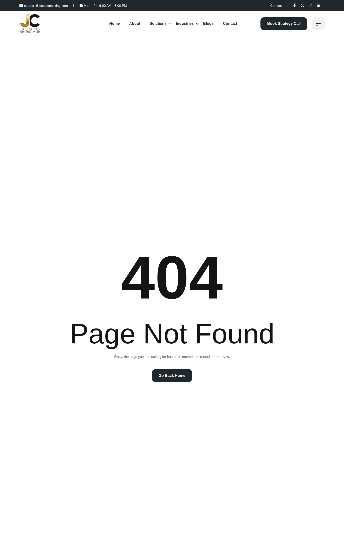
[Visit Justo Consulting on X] (302, 5)
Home (114, 23)
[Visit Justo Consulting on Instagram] (310, 5)
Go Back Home (172, 376)
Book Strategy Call (283, 23)
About (134, 23)
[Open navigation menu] (318, 23)
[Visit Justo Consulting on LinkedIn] (318, 5)
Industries (185, 23)
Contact (276, 5)
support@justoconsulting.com (46, 5)
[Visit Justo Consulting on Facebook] (294, 5)
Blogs (208, 23)
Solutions (158, 23)
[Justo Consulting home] (29, 23)
